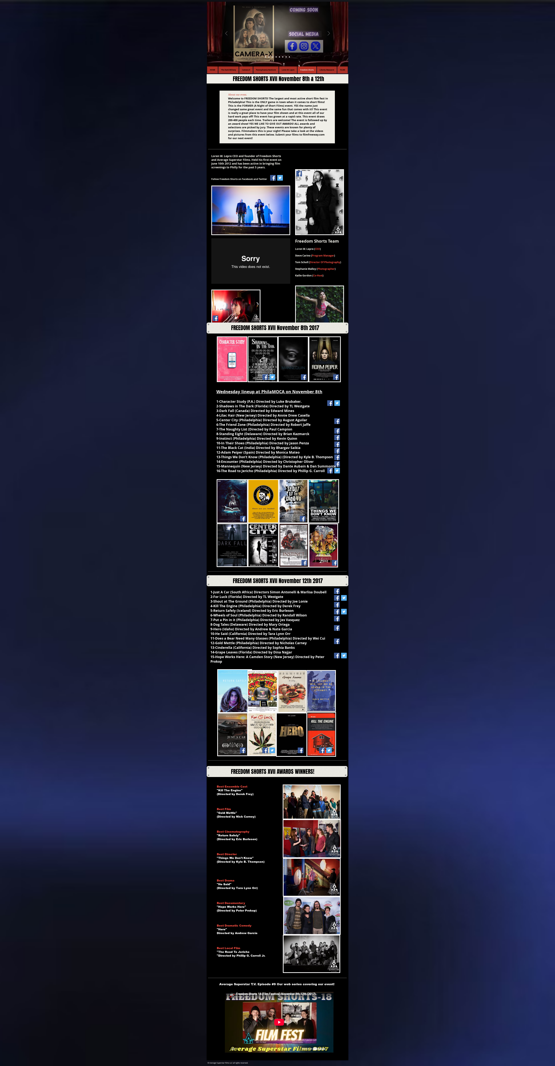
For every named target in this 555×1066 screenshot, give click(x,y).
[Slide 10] (268, 57)
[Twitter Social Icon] (280, 178)
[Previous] (226, 33)
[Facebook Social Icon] (273, 178)
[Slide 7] (278, 57)
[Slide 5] (265, 57)
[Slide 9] (272, 57)
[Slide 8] (275, 57)
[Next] (329, 33)
